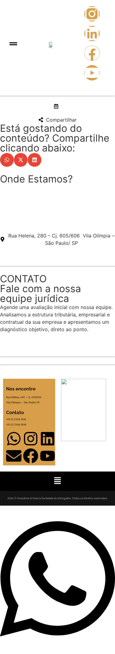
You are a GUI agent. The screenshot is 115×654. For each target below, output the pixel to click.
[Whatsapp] (13, 438)
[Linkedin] (92, 33)
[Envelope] (13, 456)
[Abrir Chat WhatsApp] (57, 643)
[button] (13, 44)
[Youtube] (92, 72)
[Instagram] (92, 14)
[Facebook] (92, 53)
